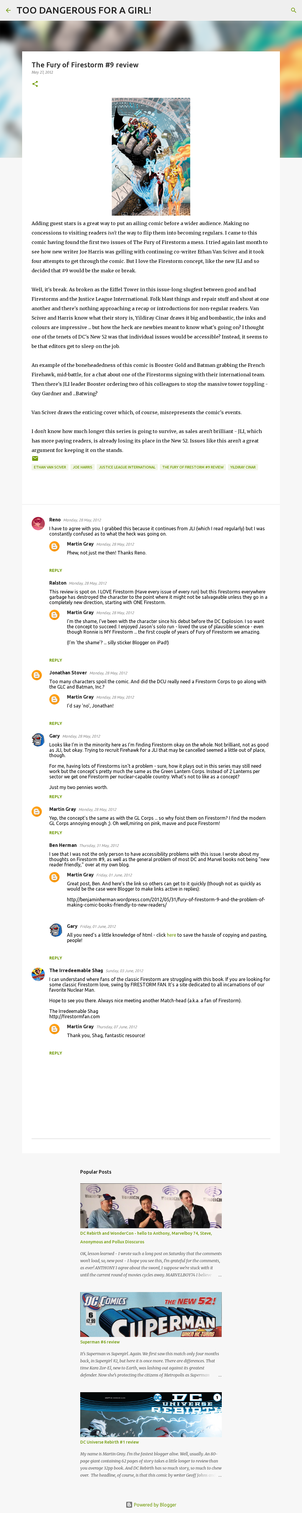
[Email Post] (35, 461)
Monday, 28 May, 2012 (82, 520)
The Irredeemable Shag (76, 970)
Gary (54, 735)
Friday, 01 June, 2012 (114, 875)
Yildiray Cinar (243, 467)
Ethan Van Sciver (50, 467)
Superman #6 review (100, 1342)
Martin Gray (80, 543)
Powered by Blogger (154, 1504)
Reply (55, 570)
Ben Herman (63, 845)
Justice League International (127, 467)
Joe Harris (82, 467)
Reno (55, 519)
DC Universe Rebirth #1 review (109, 1442)
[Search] (159, 10)
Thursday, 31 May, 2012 (99, 845)
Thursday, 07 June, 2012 (116, 1027)
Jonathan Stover (68, 672)
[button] (35, 84)
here (171, 935)
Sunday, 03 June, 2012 (124, 971)
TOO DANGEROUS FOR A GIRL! (84, 10)
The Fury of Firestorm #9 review (193, 467)
